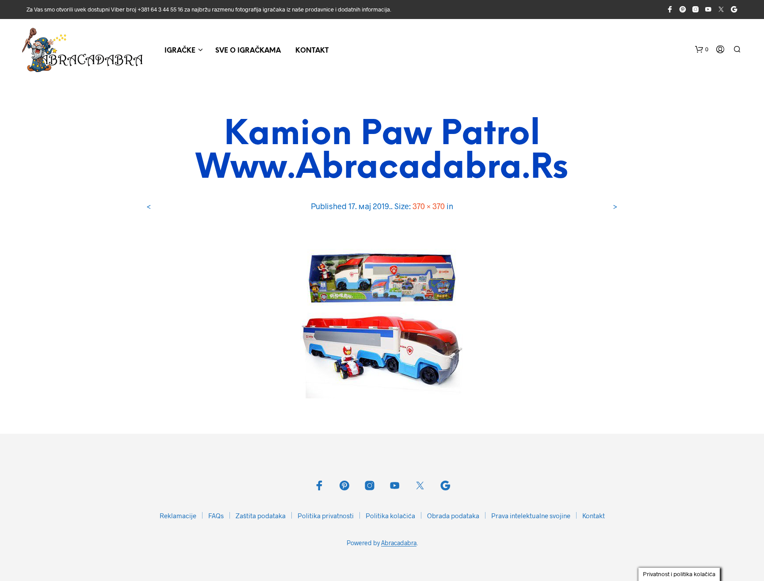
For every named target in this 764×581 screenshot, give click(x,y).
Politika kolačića (390, 516)
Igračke (179, 50)
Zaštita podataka (261, 516)
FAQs (216, 516)
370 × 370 (429, 206)
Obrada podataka (453, 516)
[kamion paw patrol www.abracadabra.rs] (382, 315)
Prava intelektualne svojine (530, 516)
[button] (701, 49)
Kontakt (312, 50)
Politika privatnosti (326, 516)
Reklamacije (178, 516)
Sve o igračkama (248, 50)
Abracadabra (398, 543)
